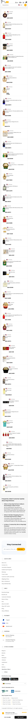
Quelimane (4, 662)
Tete (3, 664)
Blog (3, 608)
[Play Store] (14, 679)
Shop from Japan (7, 700)
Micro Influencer (6, 581)
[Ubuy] (7, 2)
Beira (3, 655)
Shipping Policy (5, 579)
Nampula (4, 657)
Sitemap (4, 572)
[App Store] (6, 679)
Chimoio (4, 660)
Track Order (5, 574)
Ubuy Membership (6, 583)
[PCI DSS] (5, 691)
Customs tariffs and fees (8, 576)
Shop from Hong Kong (17, 700)
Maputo (4, 650)
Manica (3, 667)
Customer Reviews (6, 597)
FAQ (3, 601)
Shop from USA (6, 698)
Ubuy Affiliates (5, 611)
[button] (17, 2)
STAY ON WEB (7, 717)
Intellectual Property (7, 569)
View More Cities (6, 669)
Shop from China (16, 702)
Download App (5, 592)
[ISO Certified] (15, 691)
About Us (4, 562)
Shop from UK (14, 698)
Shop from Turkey (7, 704)
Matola (3, 653)
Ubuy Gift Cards (6, 606)
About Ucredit (5, 604)
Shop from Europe (17, 704)
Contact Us (4, 565)
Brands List (4, 594)
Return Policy (5, 599)
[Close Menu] (1, 3)
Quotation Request (6, 567)
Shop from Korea (6, 702)
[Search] (25, 5)
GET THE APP (21, 717)
